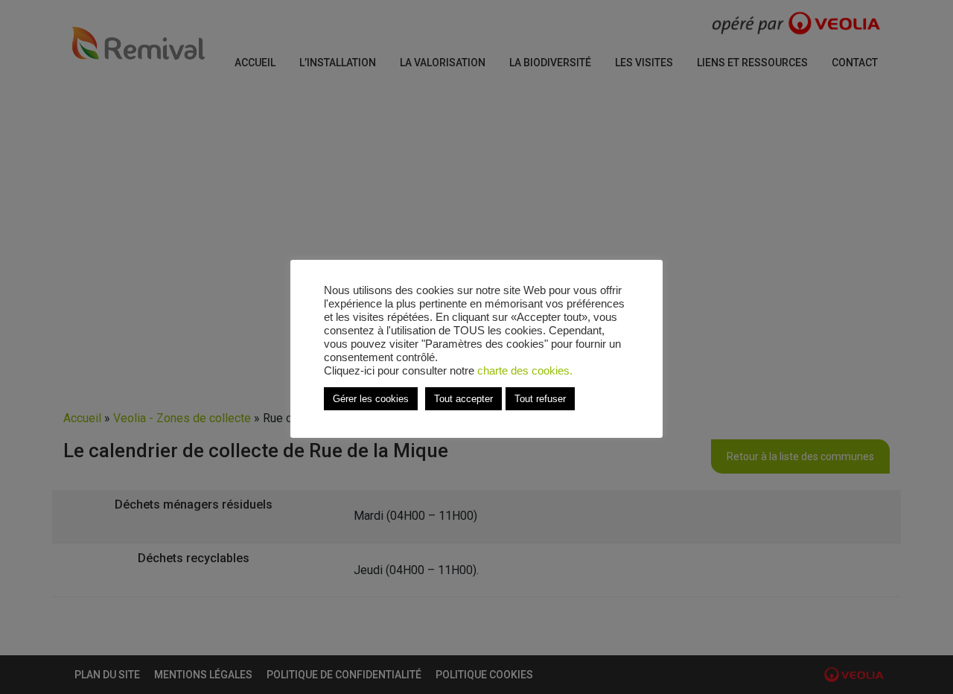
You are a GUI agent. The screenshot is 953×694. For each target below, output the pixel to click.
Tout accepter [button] (463, 398)
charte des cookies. (525, 371)
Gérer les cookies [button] (371, 398)
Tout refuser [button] (540, 398)
